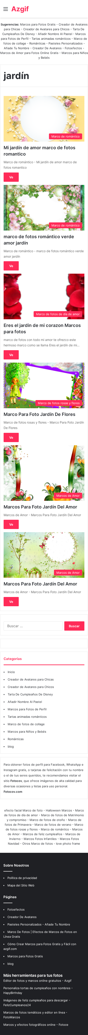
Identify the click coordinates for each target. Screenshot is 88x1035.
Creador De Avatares (47, 48)
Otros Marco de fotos (38, 843)
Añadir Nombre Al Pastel (55, 34)
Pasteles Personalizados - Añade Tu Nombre (38, 924)
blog (11, 746)
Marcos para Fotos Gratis (38, 24)
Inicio (11, 672)
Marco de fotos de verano (53, 824)
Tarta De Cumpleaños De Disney (30, 694)
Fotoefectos (73, 48)
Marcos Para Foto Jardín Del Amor (40, 507)
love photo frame (68, 843)
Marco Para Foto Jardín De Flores (39, 414)
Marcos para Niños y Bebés (27, 731)
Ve (11, 177)
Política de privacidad (22, 878)
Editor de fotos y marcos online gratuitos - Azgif (37, 980)
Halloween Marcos (59, 810)
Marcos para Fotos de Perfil (27, 709)
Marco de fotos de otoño (47, 820)
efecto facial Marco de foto (23, 810)
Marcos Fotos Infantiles (40, 839)
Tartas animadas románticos (52, 38)
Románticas (37, 43)
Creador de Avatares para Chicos (46, 29)
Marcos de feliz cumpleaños (42, 834)
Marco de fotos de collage (26, 724)
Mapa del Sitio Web (20, 885)
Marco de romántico (55, 829)
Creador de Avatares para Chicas (31, 679)
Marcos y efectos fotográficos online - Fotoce (35, 1024)
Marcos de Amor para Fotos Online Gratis (29, 53)
